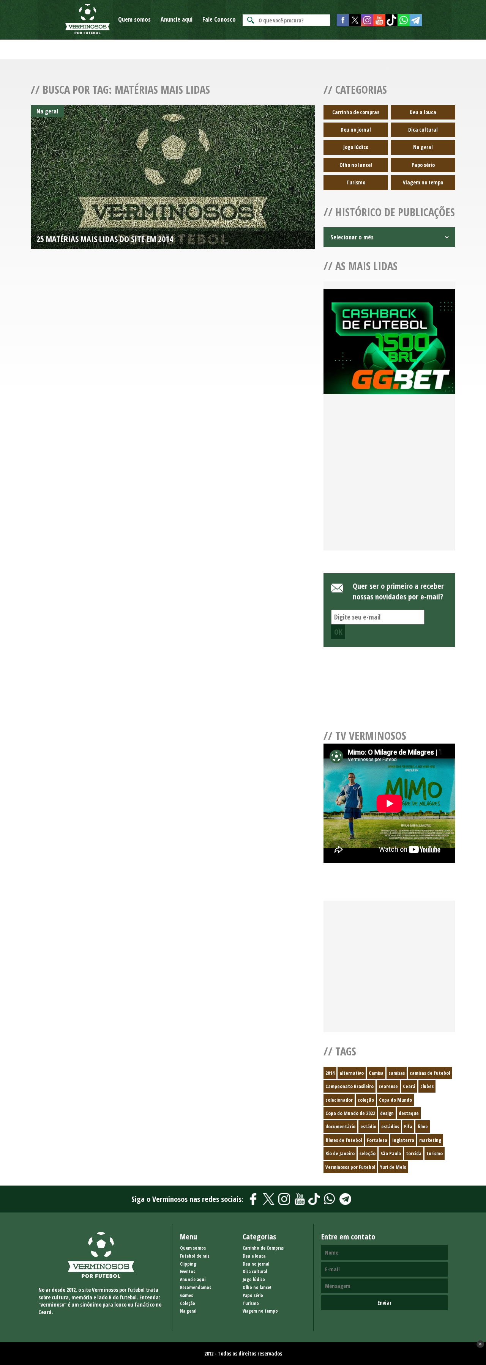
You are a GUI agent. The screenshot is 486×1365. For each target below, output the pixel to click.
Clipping (188, 1264)
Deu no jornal (356, 129)
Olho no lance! (355, 164)
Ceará (409, 1086)
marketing (430, 1140)
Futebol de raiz (195, 1256)
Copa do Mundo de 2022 (350, 1113)
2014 (330, 1072)
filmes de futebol (343, 1140)
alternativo (351, 1072)
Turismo (355, 182)
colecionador (339, 1099)
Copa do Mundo (395, 1099)
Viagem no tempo (423, 182)
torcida (413, 1153)
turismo (434, 1153)
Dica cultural (423, 129)
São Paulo (390, 1153)
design (387, 1113)
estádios (390, 1126)
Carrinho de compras (355, 112)
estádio (368, 1126)
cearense (388, 1086)
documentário (340, 1126)
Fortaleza (377, 1140)
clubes (427, 1086)
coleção (366, 1099)
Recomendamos (195, 1287)
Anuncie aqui (177, 19)
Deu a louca (423, 112)
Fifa (408, 1126)
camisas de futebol (430, 1072)
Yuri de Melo (393, 1167)
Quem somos (134, 19)
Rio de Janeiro (340, 1153)
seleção (368, 1153)
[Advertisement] (389, 481)
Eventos (187, 1271)
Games (186, 1295)
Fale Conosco (219, 19)
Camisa (376, 1072)
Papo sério (423, 164)
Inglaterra (403, 1140)
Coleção (187, 1303)
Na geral (423, 147)
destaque (409, 1113)
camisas (396, 1072)
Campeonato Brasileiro (349, 1086)
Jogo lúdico (355, 147)
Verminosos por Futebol (350, 1167)
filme (422, 1126)
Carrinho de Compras (263, 1248)
